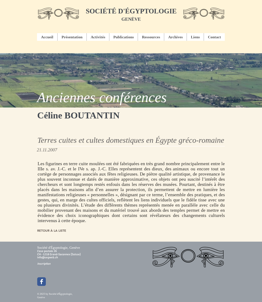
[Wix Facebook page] (41, 281)
